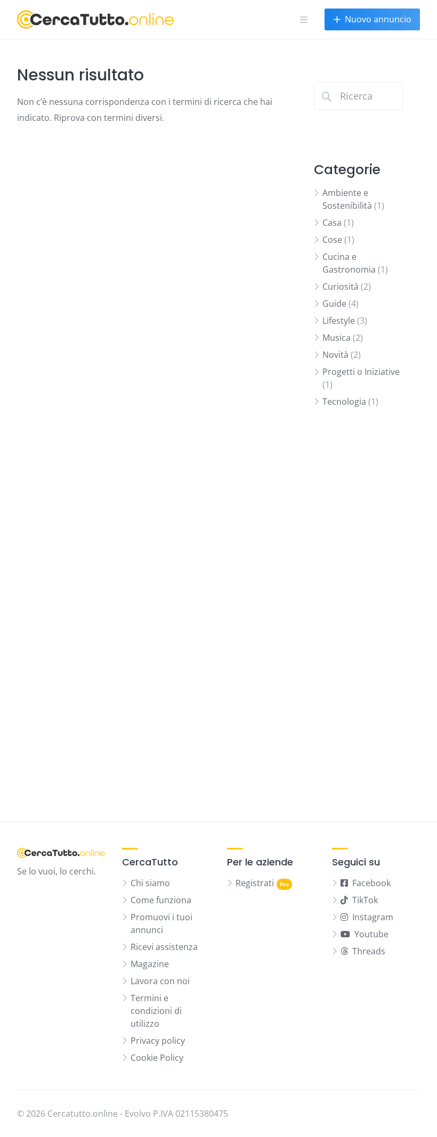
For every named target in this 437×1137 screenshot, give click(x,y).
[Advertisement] (358, 619)
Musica (336, 337)
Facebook (371, 883)
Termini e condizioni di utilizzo (156, 1010)
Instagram (372, 917)
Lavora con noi (160, 981)
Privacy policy (158, 1040)
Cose (332, 240)
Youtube (371, 934)
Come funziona (161, 900)
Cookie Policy (157, 1058)
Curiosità (340, 286)
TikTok (365, 900)
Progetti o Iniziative (361, 372)
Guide (334, 303)
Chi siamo (150, 883)
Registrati (255, 883)
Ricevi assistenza (164, 947)
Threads (368, 951)
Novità (335, 355)
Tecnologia (344, 401)
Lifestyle (338, 320)
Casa (332, 222)
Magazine (150, 964)
